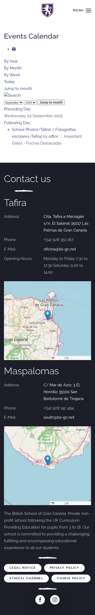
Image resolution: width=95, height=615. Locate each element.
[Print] (14, 49)
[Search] (12, 95)
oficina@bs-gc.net (60, 249)
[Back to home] (48, 10)
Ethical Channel (26, 578)
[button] (82, 10)
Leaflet (59, 358)
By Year (11, 61)
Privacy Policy (64, 568)
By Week (12, 75)
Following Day (17, 122)
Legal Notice (23, 568)
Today (9, 81)
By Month (13, 68)
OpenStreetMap (79, 358)
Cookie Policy (71, 578)
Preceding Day (17, 109)
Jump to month (18, 88)
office (53, 136)
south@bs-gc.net (59, 417)
